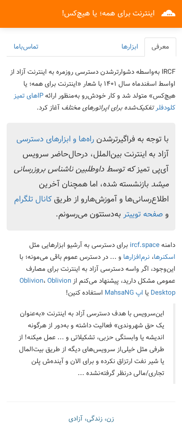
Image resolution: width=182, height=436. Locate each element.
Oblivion (31, 281)
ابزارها (129, 47)
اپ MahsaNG (124, 293)
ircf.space (144, 245)
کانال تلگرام (33, 199)
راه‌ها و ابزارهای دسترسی (55, 139)
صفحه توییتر (143, 214)
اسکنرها (164, 257)
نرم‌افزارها (136, 257)
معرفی (160, 47)
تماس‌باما (26, 47)
